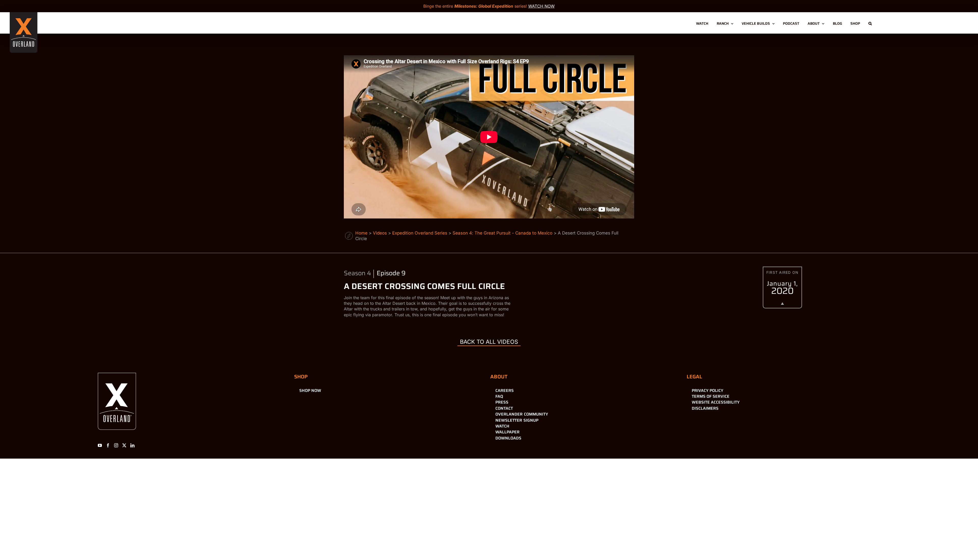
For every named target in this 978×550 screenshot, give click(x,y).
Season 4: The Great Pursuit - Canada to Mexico (502, 233)
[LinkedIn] (132, 445)
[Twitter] (124, 445)
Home (361, 233)
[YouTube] (100, 445)
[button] (870, 23)
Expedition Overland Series (419, 233)
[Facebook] (108, 445)
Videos (380, 233)
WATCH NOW (541, 6)
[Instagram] (116, 445)
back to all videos (489, 341)
